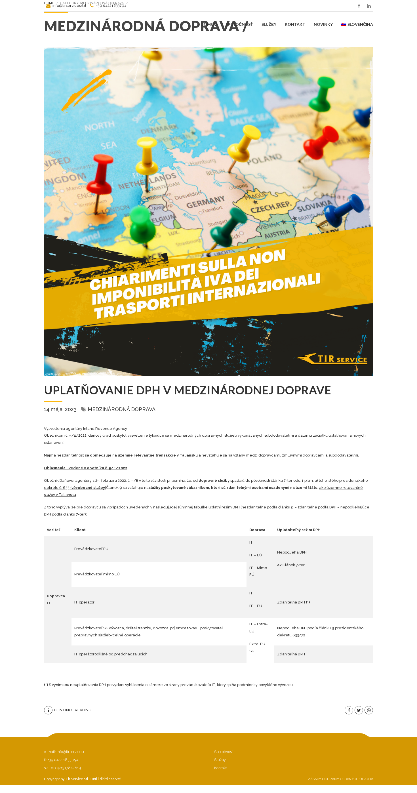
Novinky (323, 24)
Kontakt (295, 24)
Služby (269, 24)
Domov (209, 24)
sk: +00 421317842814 (62, 768)
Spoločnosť (239, 24)
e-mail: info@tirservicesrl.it (66, 752)
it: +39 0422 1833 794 (61, 760)
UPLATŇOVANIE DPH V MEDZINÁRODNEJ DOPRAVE (187, 390)
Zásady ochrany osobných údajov (340, 779)
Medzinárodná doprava (121, 409)
